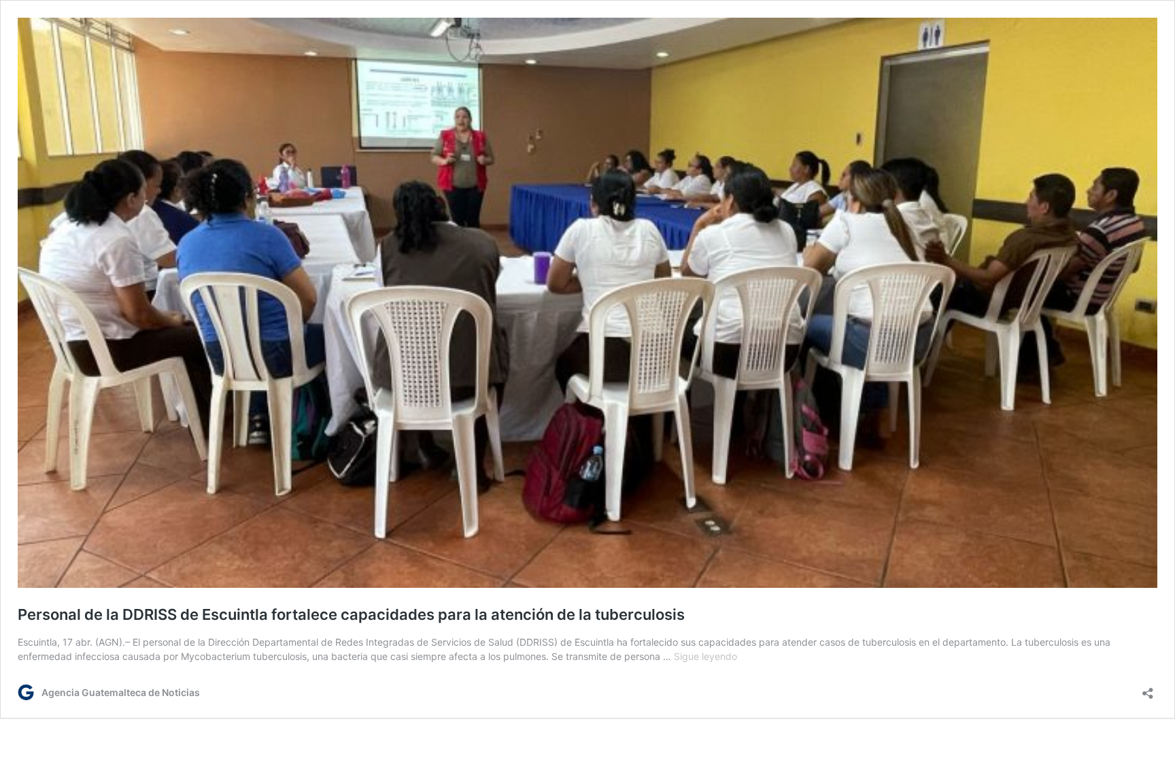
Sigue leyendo (705, 656)
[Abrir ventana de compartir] (1147, 688)
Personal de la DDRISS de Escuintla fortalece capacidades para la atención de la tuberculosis (351, 614)
